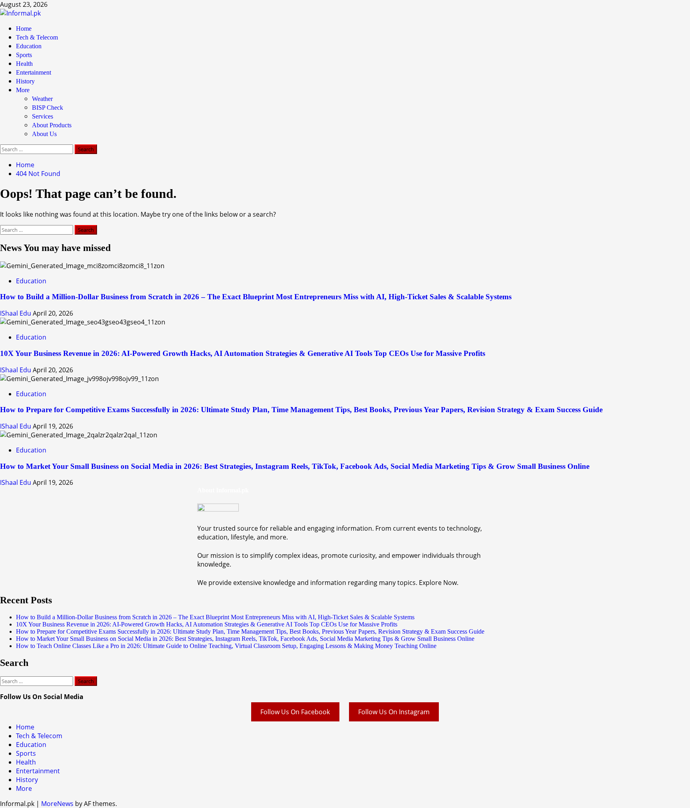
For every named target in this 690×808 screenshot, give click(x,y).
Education (29, 46)
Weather (42, 98)
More (23, 90)
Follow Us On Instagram (394, 711)
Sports (24, 54)
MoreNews (57, 803)
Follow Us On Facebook (295, 711)
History (25, 81)
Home (24, 28)
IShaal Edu (16, 313)
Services (42, 116)
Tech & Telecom (37, 37)
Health (24, 63)
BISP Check (47, 107)
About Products (51, 125)
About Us (44, 133)
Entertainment (33, 72)
